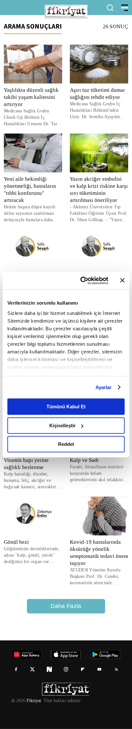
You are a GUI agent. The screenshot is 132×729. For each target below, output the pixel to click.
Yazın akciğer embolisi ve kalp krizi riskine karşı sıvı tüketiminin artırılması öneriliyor (99, 189)
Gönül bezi (16, 542)
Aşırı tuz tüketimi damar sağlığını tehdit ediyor (97, 93)
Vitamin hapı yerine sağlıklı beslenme (26, 463)
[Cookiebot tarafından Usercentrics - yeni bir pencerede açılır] (81, 280)
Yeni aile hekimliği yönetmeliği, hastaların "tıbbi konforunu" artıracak (31, 189)
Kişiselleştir (62, 425)
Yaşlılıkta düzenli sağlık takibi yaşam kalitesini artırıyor (31, 97)
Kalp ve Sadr (84, 460)
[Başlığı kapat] (122, 280)
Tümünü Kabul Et (66, 406)
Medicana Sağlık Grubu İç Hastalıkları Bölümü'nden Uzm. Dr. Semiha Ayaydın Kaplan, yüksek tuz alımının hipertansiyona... (97, 110)
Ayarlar (103, 387)
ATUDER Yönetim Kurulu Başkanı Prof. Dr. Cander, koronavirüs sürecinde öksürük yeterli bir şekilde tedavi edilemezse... (96, 576)
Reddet (66, 444)
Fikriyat (33, 701)
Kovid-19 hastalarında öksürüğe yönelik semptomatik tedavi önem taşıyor (95, 552)
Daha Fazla (66, 606)
